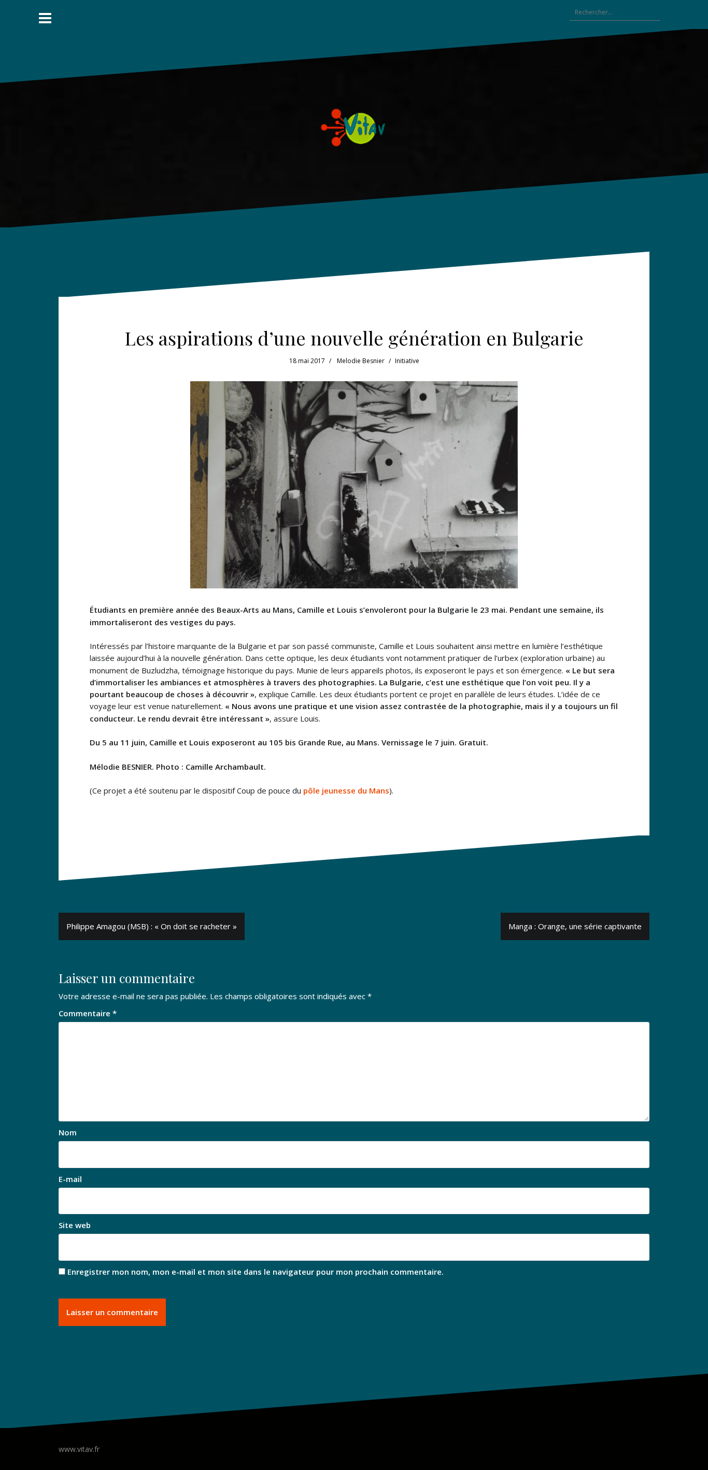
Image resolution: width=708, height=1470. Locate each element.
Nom (68, 1132)
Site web (75, 1225)
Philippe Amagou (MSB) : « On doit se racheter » (151, 926)
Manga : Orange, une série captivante (575, 926)
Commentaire (88, 1013)
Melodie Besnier (361, 360)
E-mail (70, 1179)
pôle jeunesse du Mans (346, 790)
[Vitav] (354, 127)
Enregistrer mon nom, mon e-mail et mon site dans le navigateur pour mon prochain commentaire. (255, 1271)
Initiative (407, 360)
